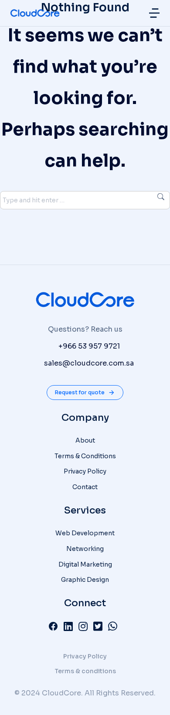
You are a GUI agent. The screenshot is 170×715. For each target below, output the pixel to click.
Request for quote (80, 392)
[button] (154, 13)
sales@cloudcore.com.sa (89, 363)
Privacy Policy (85, 656)
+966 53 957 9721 (89, 346)
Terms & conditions (85, 671)
